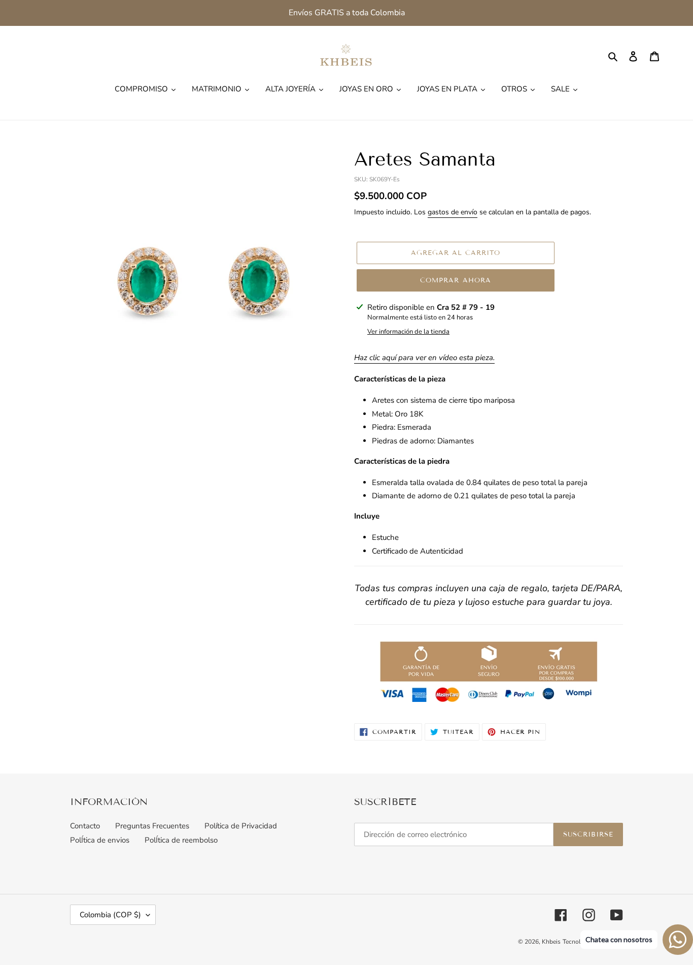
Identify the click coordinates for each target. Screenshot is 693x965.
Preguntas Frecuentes (152, 826)
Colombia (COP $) (110, 915)
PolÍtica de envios (99, 840)
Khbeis (551, 942)
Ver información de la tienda (408, 331)
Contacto (85, 826)
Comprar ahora (455, 280)
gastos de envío (452, 212)
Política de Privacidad (240, 826)
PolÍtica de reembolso (181, 840)
